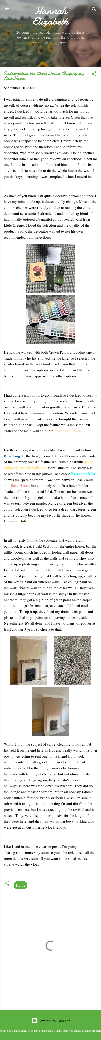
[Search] (94, 10)
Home (20, 885)
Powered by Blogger (54, 1020)
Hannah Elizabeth (50, 15)
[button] (94, 74)
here (7, 369)
